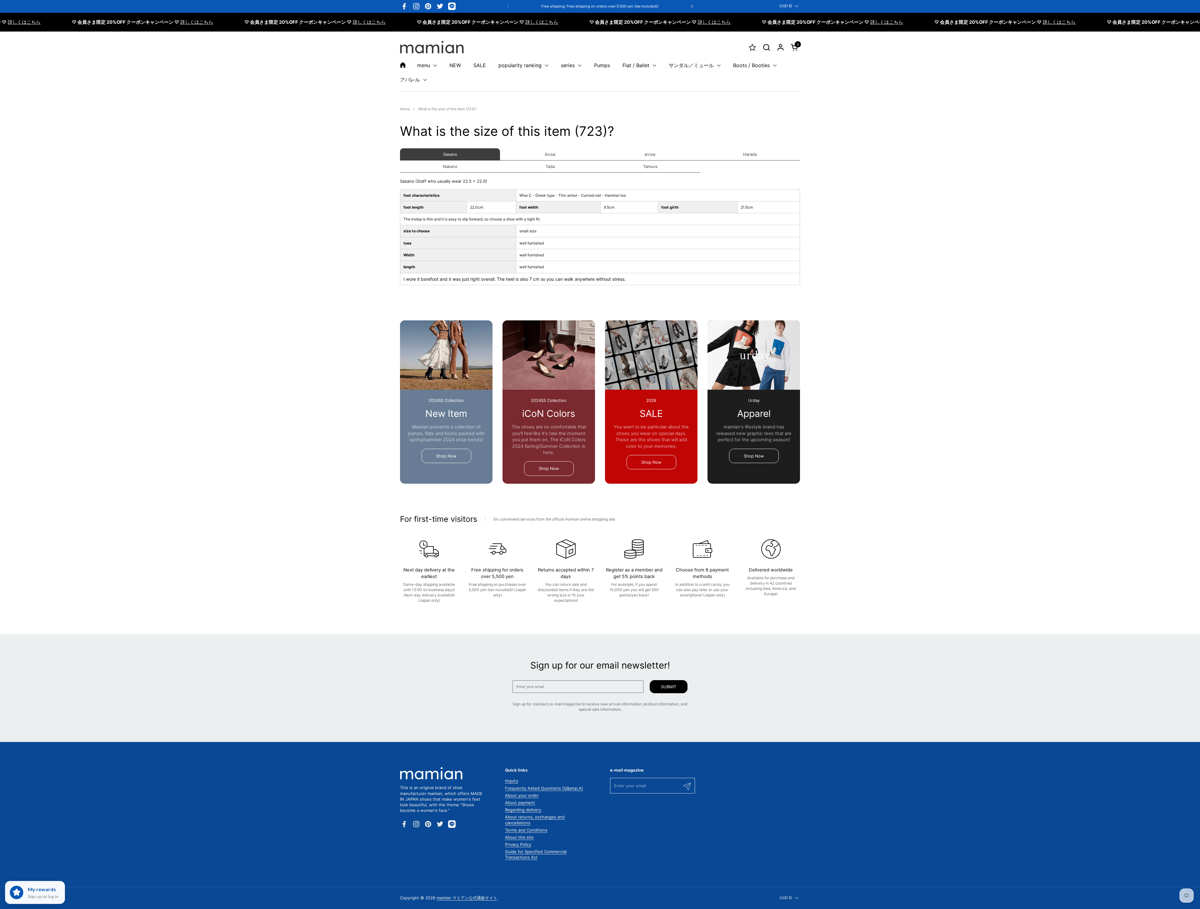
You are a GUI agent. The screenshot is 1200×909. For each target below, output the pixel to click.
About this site (519, 837)
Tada (550, 166)
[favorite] (752, 47)
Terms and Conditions (526, 829)
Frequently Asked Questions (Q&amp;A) (544, 788)
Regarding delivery (523, 809)
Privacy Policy (518, 844)
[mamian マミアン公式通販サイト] (432, 47)
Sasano (450, 154)
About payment (520, 802)
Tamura (650, 166)
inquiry (511, 780)
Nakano (450, 166)
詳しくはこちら (167, 22)
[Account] (780, 47)
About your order (522, 795)
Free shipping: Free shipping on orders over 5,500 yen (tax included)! (599, 6)
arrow (650, 154)
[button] (766, 47)
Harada (750, 154)
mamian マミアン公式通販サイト (467, 897)
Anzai (550, 154)
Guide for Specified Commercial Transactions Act (536, 854)
